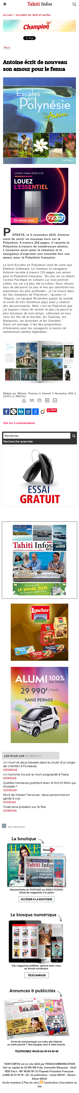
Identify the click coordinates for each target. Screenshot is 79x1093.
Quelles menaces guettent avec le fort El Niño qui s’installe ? (39, 784)
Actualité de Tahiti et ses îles (33, 14)
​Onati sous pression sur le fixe (24, 807)
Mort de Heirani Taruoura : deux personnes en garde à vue (36, 796)
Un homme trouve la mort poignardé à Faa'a (36, 774)
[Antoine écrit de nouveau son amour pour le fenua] (39, 79)
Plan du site (31, 1082)
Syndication (51, 1082)
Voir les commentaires (19, 423)
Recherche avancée (18, 441)
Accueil (7, 14)
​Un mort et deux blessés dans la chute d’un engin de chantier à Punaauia (39, 764)
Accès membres (11, 1082)
